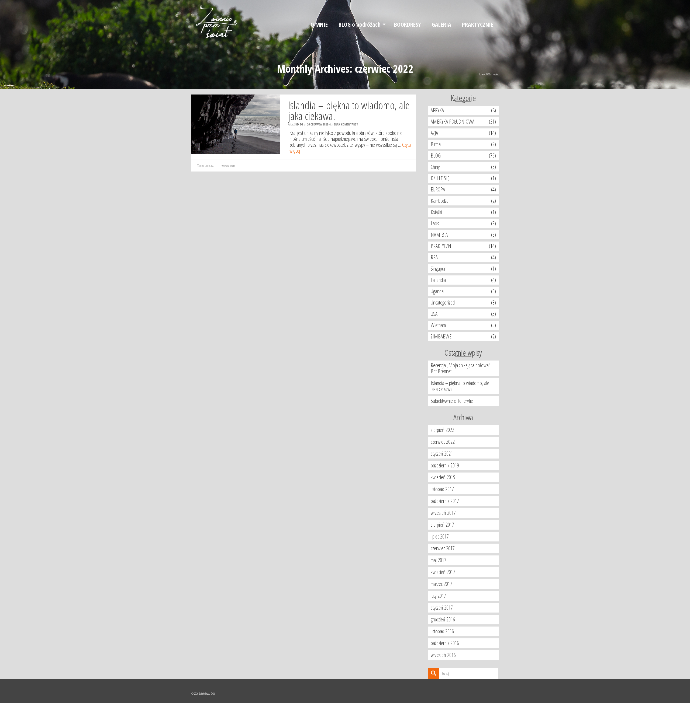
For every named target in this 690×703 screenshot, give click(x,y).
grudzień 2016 (443, 619)
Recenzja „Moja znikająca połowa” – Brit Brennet (462, 368)
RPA (434, 257)
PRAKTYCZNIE (443, 246)
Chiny (435, 166)
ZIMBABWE (441, 336)
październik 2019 (445, 465)
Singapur (438, 268)
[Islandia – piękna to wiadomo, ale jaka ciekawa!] (235, 124)
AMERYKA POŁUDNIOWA (452, 121)
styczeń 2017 (442, 607)
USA (434, 313)
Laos (435, 223)
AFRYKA (437, 110)
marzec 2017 (441, 583)
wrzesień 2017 (443, 512)
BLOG (202, 166)
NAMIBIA (439, 234)
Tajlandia (438, 280)
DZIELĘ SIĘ (440, 178)
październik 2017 (445, 501)
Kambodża (439, 200)
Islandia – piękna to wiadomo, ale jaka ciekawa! (460, 386)
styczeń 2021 (442, 453)
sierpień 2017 (442, 524)
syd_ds (298, 124)
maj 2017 (438, 560)
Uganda (437, 291)
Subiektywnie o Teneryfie (452, 400)
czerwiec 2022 (443, 441)
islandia (232, 166)
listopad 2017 (442, 489)
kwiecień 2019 (443, 477)
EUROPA (209, 166)
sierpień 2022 (442, 429)
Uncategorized (443, 302)
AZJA (434, 133)
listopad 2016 (442, 631)
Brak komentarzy (346, 124)
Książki (436, 212)
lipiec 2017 (440, 536)
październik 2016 (445, 643)
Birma (436, 144)
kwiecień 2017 (443, 572)
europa (226, 166)
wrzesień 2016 (443, 655)
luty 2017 (438, 595)
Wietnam (438, 325)
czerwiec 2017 (443, 548)
